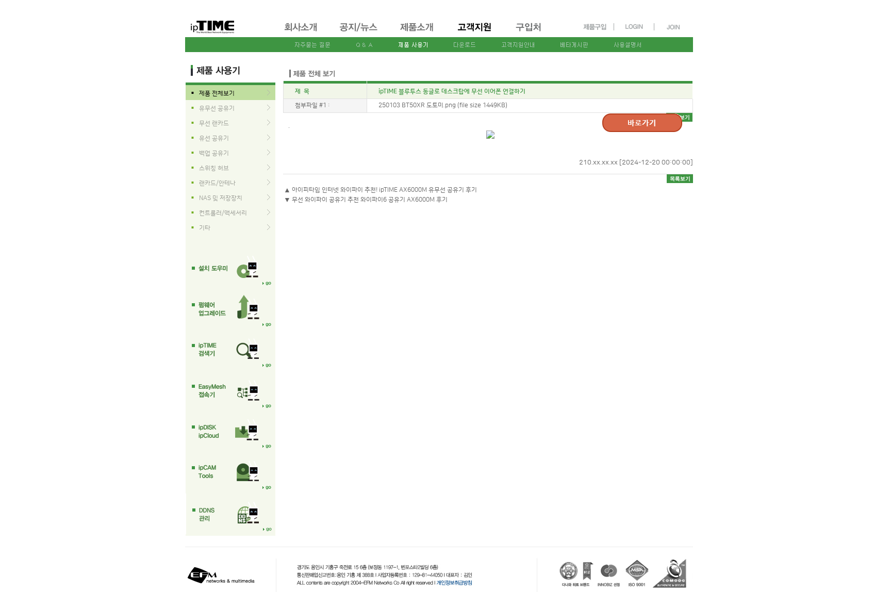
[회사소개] (301, 33)
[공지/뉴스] (359, 33)
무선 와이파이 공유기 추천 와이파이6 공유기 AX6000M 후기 (370, 199)
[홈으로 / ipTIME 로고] (229, 19)
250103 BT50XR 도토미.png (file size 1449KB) (442, 105)
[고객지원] (475, 33)
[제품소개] (418, 33)
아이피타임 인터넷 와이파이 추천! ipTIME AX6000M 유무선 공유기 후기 (384, 190)
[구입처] (533, 33)
